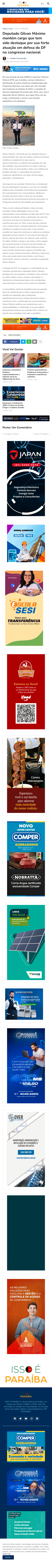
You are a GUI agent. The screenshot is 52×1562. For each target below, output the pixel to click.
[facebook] (15, 1419)
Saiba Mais (7, 1554)
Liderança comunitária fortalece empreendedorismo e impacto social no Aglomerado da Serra (12, 374)
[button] (3, 4)
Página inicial (8, 29)
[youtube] (26, 1419)
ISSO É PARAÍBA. (22, 29)
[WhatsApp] (28, 341)
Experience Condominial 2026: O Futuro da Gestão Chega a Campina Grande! (13, 405)
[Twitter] (23, 341)
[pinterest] (37, 1419)
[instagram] (31, 1419)
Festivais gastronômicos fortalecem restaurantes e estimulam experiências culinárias (37, 373)
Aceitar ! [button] (8, 1557)
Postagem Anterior (11, 434)
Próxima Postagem (40, 434)
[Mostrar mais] (40, 341)
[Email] (34, 341)
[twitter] (20, 1419)
